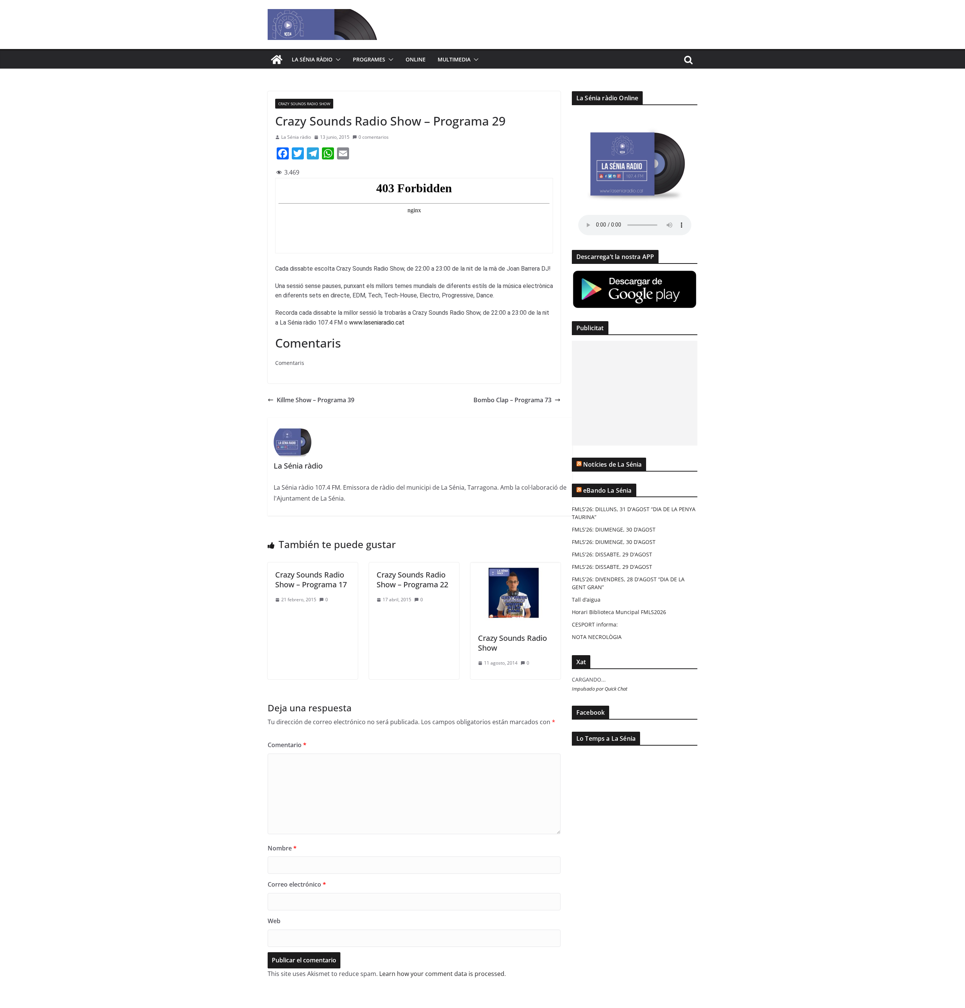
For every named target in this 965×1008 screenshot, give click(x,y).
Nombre (282, 848)
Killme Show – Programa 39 (315, 400)
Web (274, 921)
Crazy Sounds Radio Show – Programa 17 (311, 580)
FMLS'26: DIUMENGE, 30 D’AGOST (614, 529)
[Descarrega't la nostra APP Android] (634, 274)
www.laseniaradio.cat (376, 322)
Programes (369, 59)
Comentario (287, 745)
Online (416, 59)
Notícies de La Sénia (612, 464)
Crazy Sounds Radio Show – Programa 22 (412, 580)
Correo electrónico (297, 884)
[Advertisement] (634, 393)
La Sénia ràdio (312, 59)
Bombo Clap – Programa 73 (512, 400)
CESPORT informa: (595, 624)
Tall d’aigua (586, 599)
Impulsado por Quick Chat (599, 689)
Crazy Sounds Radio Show (304, 103)
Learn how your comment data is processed (441, 974)
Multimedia (454, 59)
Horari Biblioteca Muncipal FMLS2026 (619, 612)
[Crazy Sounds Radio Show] (515, 568)
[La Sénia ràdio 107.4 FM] (277, 60)
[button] (336, 59)
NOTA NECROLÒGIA (597, 636)
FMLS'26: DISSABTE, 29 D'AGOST (612, 554)
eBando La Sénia (607, 490)
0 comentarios (373, 137)
